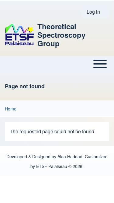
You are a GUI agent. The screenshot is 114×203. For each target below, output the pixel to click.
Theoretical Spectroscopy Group (61, 34)
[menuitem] (95, 11)
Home (10, 109)
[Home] (19, 34)
